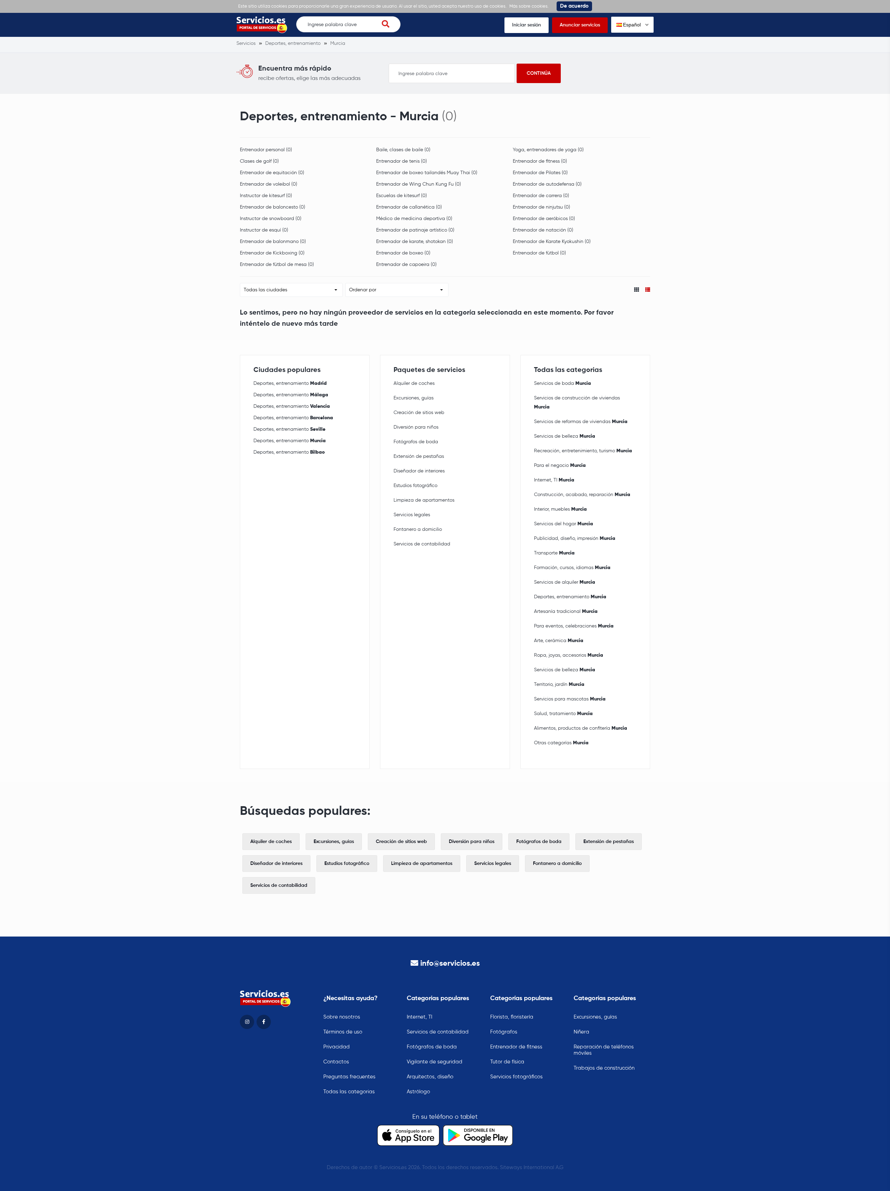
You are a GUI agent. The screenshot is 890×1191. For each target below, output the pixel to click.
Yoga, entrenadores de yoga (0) (548, 149)
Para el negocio (560, 465)
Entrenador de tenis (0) (401, 161)
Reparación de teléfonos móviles (604, 1050)
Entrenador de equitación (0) (272, 172)
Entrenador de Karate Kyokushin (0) (552, 241)
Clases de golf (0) (259, 161)
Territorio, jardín (559, 684)
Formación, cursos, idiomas (572, 567)
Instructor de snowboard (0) (270, 218)
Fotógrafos (503, 1032)
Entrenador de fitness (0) (540, 161)
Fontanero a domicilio (418, 529)
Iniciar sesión (526, 25)
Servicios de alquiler (564, 582)
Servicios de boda (562, 383)
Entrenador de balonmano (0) (273, 241)
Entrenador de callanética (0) (409, 207)
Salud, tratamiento (563, 713)
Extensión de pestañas (419, 456)
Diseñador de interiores (419, 471)
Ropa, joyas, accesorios (568, 655)
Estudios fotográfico (415, 485)
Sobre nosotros (341, 1017)
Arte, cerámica (558, 640)
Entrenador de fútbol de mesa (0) (277, 264)
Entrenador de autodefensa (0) (547, 184)
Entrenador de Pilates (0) (540, 172)
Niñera (581, 1032)
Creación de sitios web (419, 412)
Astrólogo (418, 1091)
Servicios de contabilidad (422, 544)
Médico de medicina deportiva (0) (414, 218)
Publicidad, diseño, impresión (574, 538)
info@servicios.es (450, 963)
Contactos (336, 1061)
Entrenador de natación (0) (543, 230)
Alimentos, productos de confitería (580, 728)
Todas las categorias (349, 1091)
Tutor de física (507, 1061)
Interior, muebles (560, 509)
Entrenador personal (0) (266, 149)
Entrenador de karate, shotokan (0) (414, 241)
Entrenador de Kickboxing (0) (272, 253)
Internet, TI (554, 480)
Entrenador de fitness (516, 1047)
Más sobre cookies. (529, 6)
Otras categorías (561, 742)
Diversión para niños (416, 427)
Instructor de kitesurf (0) (266, 195)
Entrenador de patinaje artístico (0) (415, 230)
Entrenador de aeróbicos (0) (544, 218)
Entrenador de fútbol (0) (539, 253)
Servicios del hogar (563, 523)
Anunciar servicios (580, 25)
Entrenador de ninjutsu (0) (541, 207)
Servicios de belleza (564, 436)
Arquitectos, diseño (430, 1076)
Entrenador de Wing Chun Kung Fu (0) (418, 184)
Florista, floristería (511, 1017)
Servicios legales (412, 514)
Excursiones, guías (414, 398)
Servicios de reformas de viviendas (581, 421)
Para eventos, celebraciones (574, 626)
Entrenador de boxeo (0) (403, 253)
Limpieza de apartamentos (424, 500)
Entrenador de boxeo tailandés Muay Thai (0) (426, 172)
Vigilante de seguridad (434, 1061)
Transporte (554, 553)
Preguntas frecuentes (349, 1076)
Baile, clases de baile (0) (403, 149)
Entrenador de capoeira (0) (406, 264)
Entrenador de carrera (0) (541, 195)
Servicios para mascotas (570, 699)
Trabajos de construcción (604, 1068)
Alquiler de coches (414, 383)
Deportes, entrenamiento (290, 383)
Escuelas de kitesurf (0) (401, 195)
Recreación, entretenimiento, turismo (583, 450)
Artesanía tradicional (566, 611)
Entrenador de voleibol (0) (268, 184)
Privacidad (336, 1047)
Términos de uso (342, 1032)
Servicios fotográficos (516, 1076)
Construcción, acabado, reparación (582, 494)
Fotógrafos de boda (416, 441)
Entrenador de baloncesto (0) (272, 207)
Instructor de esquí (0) (264, 230)
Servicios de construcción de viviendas (577, 403)
